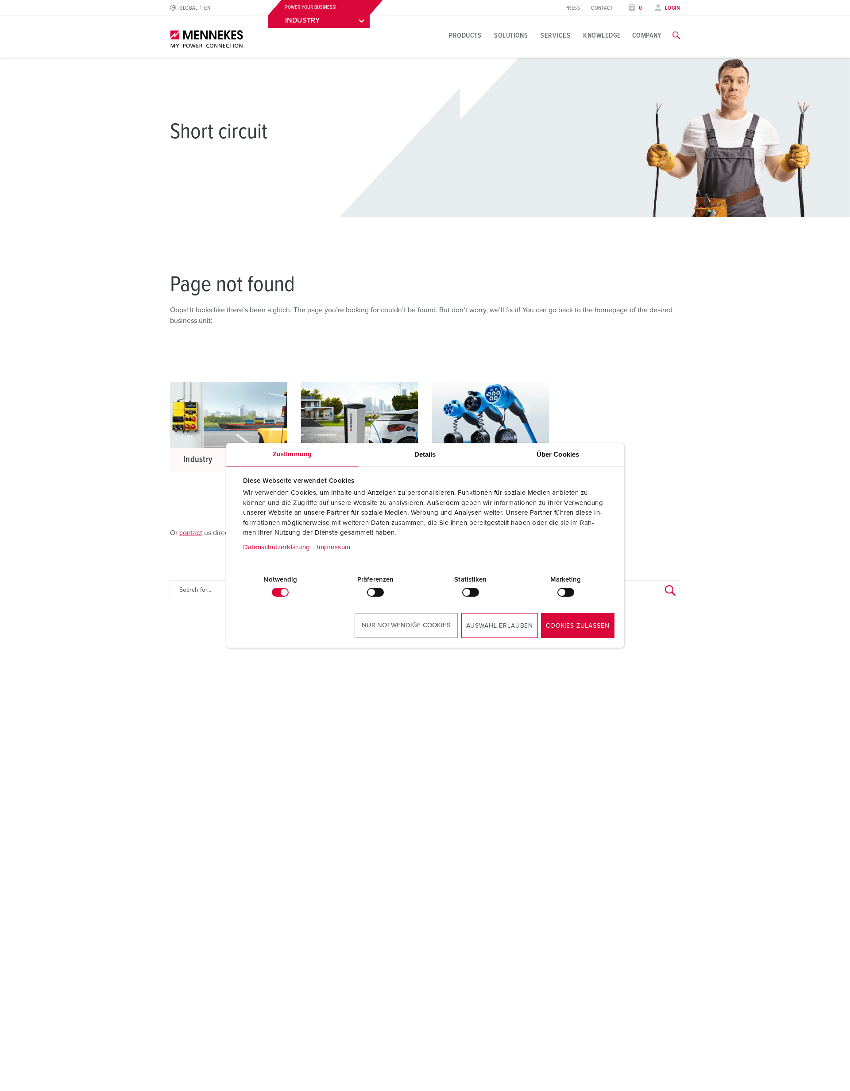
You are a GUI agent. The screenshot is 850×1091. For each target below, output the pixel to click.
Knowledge (602, 35)
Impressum (334, 547)
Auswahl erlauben (499, 626)
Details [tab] (425, 454)
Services (555, 35)
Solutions (511, 35)
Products (465, 35)
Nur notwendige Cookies (406, 625)
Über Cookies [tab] (558, 454)
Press (572, 8)
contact (190, 532)
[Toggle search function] (676, 35)
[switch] (375, 592)
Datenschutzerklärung (276, 547)
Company (646, 35)
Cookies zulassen (577, 626)
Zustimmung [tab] (292, 454)
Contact (602, 8)
